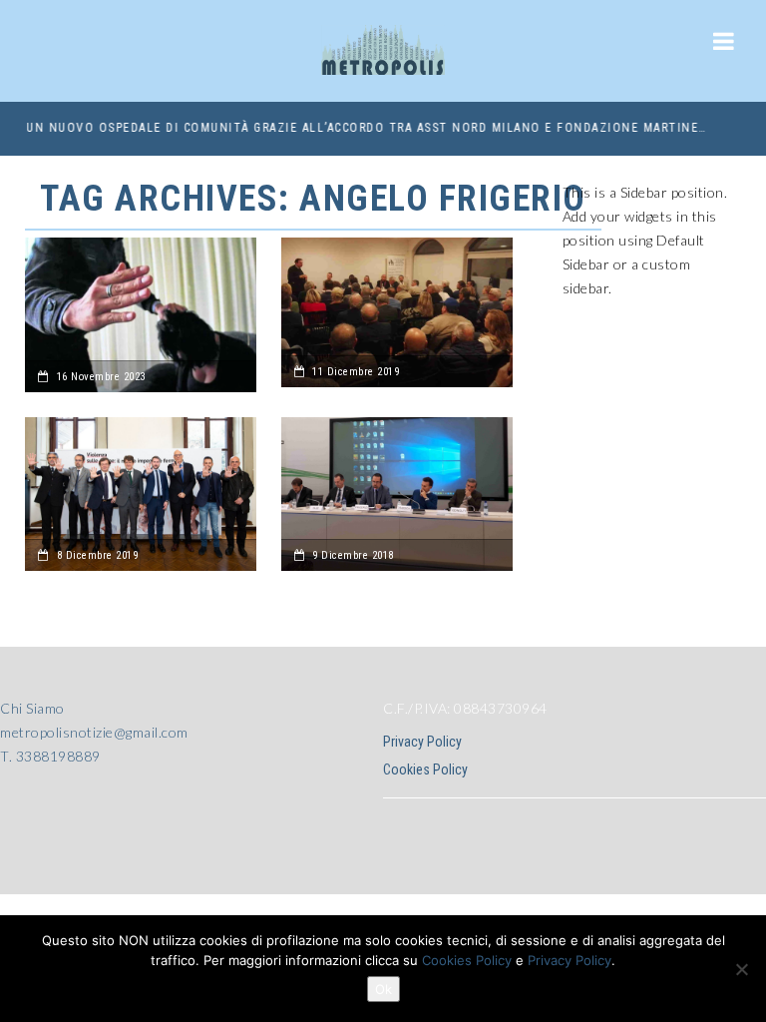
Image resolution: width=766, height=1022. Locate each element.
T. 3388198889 (50, 756)
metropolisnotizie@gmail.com (94, 732)
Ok (383, 989)
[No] (741, 969)
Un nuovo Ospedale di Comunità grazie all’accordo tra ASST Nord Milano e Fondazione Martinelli (365, 128)
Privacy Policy (422, 742)
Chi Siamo (32, 708)
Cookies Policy (425, 769)
